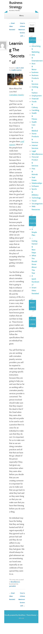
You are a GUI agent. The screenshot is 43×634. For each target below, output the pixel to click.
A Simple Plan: (34, 232)
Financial (35, 99)
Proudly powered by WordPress (15, 615)
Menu (21, 16)
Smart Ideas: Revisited (12, 26)
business (35, 72)
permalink (12, 586)
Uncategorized (37, 204)
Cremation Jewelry (16, 95)
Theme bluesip (31, 615)
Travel (34, 201)
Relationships (37, 183)
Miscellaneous (15, 582)
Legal (34, 151)
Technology (36, 198)
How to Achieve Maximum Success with (21, 30)
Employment (37, 96)
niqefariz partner (16, 70)
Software (35, 186)
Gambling (35, 110)
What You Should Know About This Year (34, 264)
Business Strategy (15, 5)
